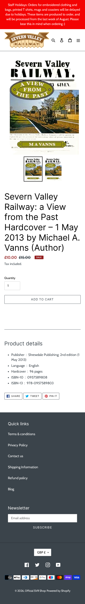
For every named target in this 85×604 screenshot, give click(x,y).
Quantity (9, 278)
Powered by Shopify (58, 591)
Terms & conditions (21, 434)
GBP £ (41, 552)
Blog (11, 489)
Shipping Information (23, 467)
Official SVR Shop (35, 591)
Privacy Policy (18, 445)
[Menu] (78, 40)
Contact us (15, 456)
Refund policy (18, 478)
